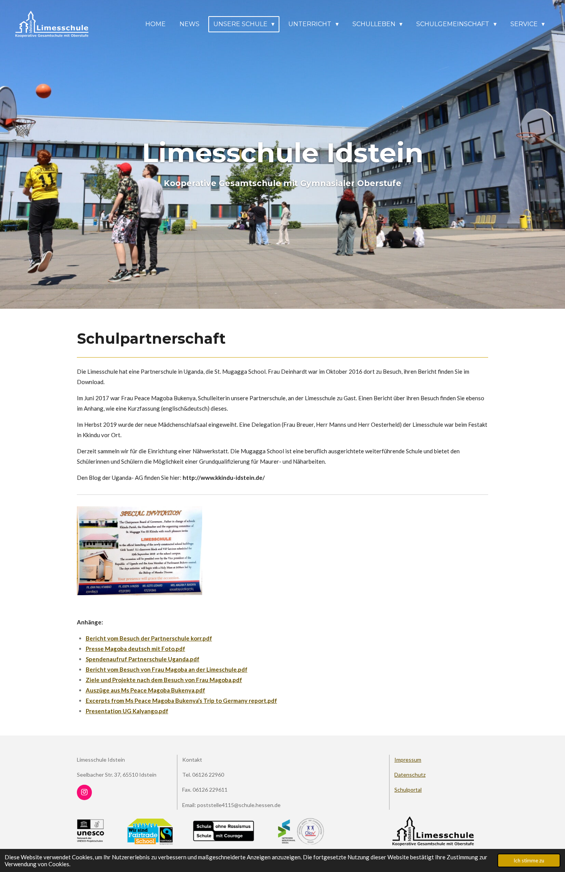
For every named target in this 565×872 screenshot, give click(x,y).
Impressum (407, 759)
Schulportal (408, 789)
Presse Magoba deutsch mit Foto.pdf (135, 648)
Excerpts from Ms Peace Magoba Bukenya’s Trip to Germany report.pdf (181, 700)
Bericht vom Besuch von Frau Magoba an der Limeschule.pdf (167, 669)
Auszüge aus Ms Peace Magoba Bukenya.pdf (145, 690)
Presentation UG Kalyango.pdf (127, 710)
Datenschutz (409, 774)
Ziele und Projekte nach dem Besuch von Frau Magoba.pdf (164, 679)
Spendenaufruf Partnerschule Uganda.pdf (142, 659)
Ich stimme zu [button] (528, 860)
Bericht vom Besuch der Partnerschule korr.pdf (149, 638)
